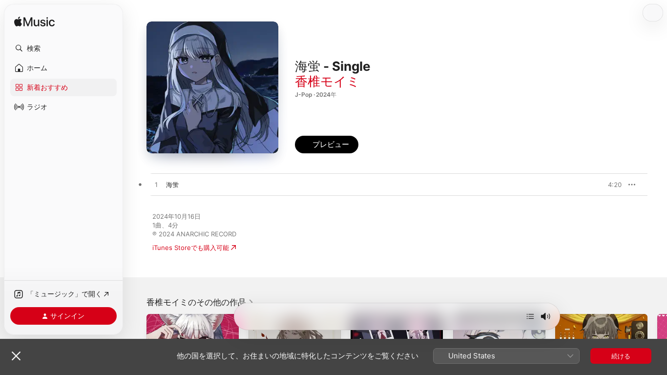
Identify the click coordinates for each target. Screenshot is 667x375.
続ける (620, 356)
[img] (34, 22)
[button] (63, 48)
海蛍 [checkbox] (172, 184)
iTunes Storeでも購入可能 (190, 247)
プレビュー (609, 185)
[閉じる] (16, 356)
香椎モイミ (327, 81)
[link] (200, 302)
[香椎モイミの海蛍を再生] (156, 185)
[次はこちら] (530, 316)
